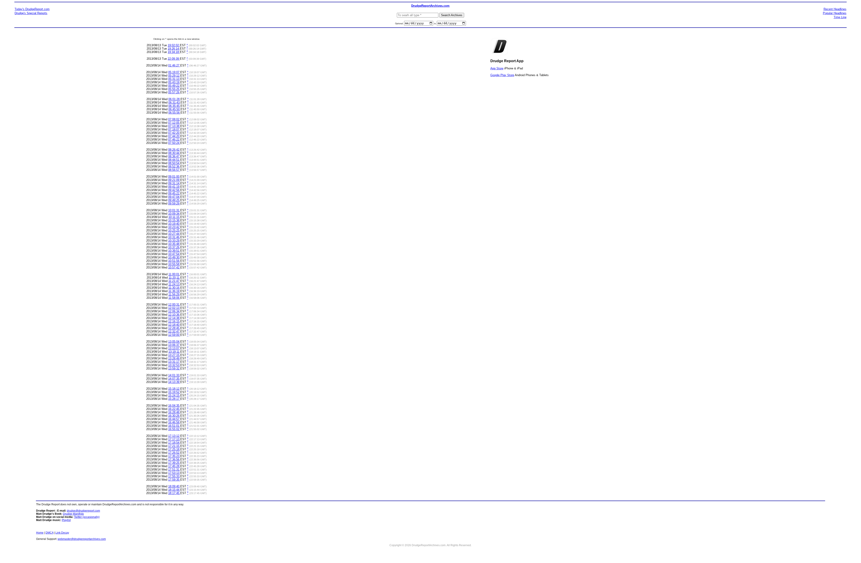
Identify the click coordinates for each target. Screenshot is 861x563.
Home (39, 532)
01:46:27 (174, 65)
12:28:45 (174, 328)
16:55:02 (174, 429)
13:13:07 (174, 348)
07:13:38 (174, 126)
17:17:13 (174, 439)
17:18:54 (174, 442)
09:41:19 (174, 186)
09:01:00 (174, 176)
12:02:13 (174, 308)
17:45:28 (174, 466)
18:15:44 (174, 489)
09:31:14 (174, 183)
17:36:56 (174, 459)
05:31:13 (174, 79)
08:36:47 (174, 156)
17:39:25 (174, 462)
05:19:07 (174, 72)
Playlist (66, 520)
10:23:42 (174, 227)
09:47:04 (174, 196)
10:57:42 (174, 267)
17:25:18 (174, 449)
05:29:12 (174, 75)
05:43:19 (174, 82)
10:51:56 (174, 260)
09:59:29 (174, 203)
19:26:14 (174, 48)
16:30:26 (174, 415)
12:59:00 (174, 334)
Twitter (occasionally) (87, 517)
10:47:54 (174, 254)
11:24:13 (174, 284)
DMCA (49, 532)
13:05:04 (174, 341)
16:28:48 (174, 412)
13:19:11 (174, 351)
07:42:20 (174, 132)
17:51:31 (174, 469)
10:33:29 (174, 240)
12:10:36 (174, 314)
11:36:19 (174, 291)
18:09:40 (174, 486)
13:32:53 (174, 365)
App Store (496, 68)
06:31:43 (174, 102)
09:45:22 (174, 193)
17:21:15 (174, 446)
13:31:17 (174, 361)
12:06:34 (174, 311)
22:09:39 (174, 58)
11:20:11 (174, 277)
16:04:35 (174, 405)
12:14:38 (174, 318)
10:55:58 (174, 264)
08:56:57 (174, 170)
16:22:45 (174, 409)
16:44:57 (174, 419)
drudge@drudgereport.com (83, 510)
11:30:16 (174, 287)
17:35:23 (174, 456)
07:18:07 (174, 129)
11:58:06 (174, 297)
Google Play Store (502, 75)
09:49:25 (174, 200)
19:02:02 (174, 45)
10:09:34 (174, 213)
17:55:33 (174, 476)
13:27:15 (174, 355)
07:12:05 (174, 122)
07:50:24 (174, 143)
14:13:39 (174, 382)
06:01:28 (174, 99)
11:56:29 (174, 294)
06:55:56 (174, 112)
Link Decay (62, 532)
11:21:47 (174, 281)
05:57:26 (174, 92)
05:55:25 (174, 89)
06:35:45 (174, 106)
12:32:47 (174, 331)
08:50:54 (174, 163)
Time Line (840, 17)
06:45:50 (174, 109)
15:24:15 (174, 395)
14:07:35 (174, 378)
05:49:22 (174, 85)
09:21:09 (174, 180)
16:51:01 (174, 425)
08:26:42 (174, 149)
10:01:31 (174, 210)
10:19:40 (174, 223)
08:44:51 (174, 159)
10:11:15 (174, 217)
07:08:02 (174, 119)
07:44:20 (174, 136)
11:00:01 (174, 274)
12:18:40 (174, 324)
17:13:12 (174, 436)
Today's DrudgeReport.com (32, 9)
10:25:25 (174, 230)
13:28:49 (174, 358)
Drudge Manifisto (73, 513)
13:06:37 (174, 345)
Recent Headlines (835, 9)
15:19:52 (174, 392)
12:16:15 (174, 321)
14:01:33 (174, 375)
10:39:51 (174, 250)
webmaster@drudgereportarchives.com (82, 539)
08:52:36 (174, 166)
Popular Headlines (834, 13)
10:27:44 (174, 233)
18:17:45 (174, 493)
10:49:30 (174, 257)
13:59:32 (174, 368)
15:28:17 (174, 398)
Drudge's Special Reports (31, 13)
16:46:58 (174, 422)
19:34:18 (174, 52)
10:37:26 (174, 247)
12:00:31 (174, 304)
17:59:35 (174, 479)
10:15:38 (174, 220)
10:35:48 (174, 244)
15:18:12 (174, 388)
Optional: (399, 23)
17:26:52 (174, 452)
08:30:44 (174, 153)
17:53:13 (174, 473)
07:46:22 (174, 139)
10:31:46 (174, 237)
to (435, 23)
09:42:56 (174, 190)
